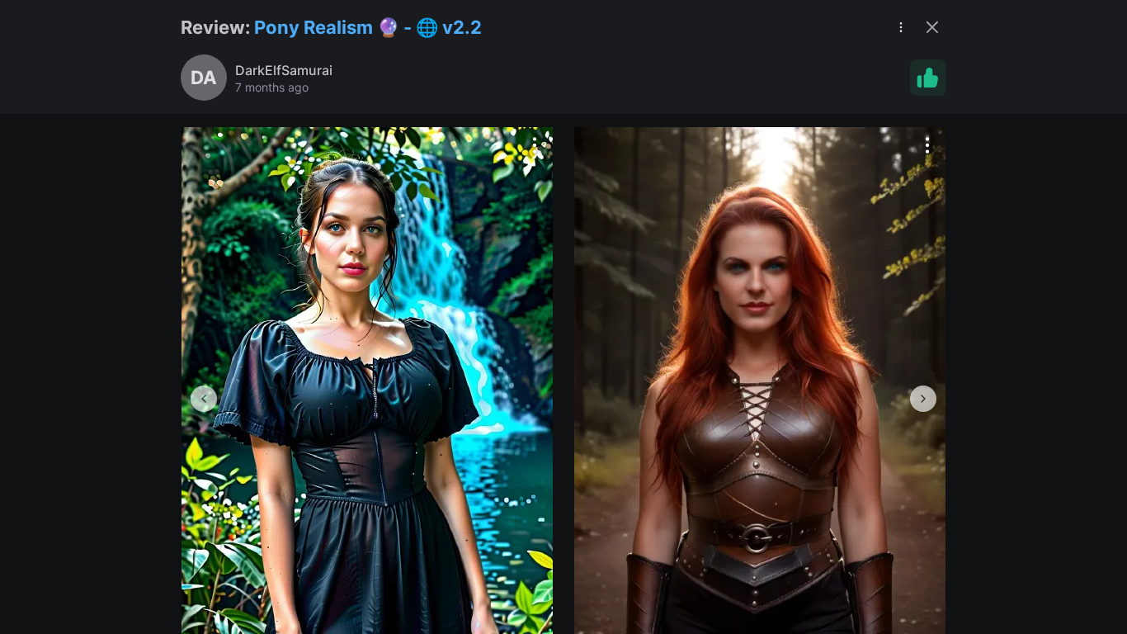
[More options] (534, 145)
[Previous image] (204, 399)
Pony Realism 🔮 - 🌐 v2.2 (368, 27)
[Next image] (923, 399)
